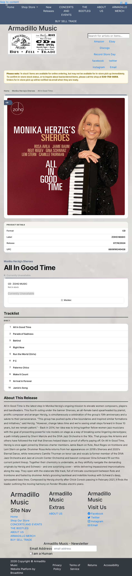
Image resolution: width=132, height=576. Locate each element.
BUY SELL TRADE (66, 21)
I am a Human (42, 553)
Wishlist (67, 300)
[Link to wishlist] (121, 3)
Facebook (96, 513)
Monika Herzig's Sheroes (23, 91)
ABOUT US (101, 9)
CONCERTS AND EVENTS (66, 10)
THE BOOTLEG (85, 9)
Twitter (95, 517)
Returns (92, 565)
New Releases (48, 9)
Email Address (41, 548)
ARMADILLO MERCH (119, 9)
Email (94, 525)
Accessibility (111, 565)
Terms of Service (74, 567)
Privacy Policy (57, 567)
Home (6, 91)
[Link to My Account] (126, 3)
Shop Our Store (19, 520)
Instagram (96, 521)
